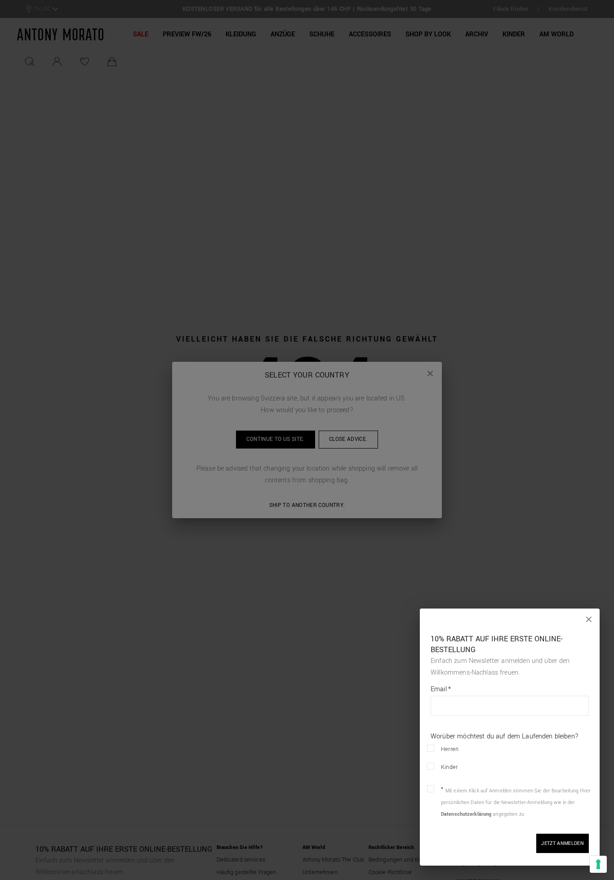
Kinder (449, 767)
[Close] (589, 619)
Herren (449, 749)
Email (441, 689)
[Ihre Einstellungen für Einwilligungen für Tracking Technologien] (598, 864)
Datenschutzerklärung (466, 814)
